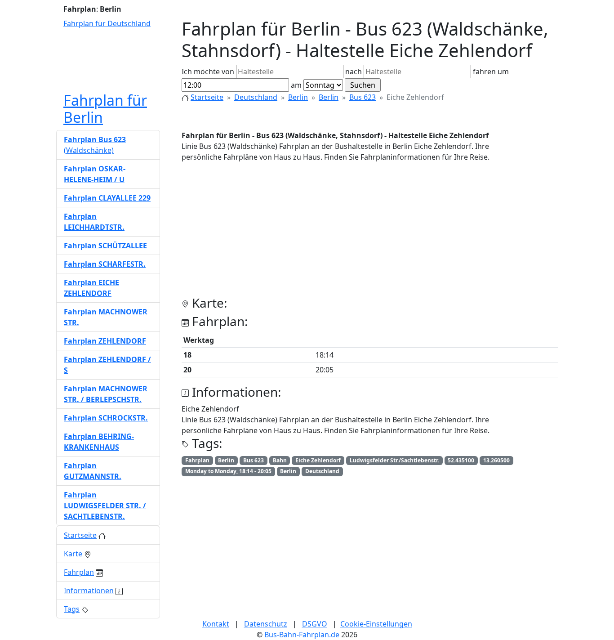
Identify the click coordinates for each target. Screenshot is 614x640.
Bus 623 (362, 97)
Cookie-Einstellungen (376, 624)
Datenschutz (265, 624)
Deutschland (255, 97)
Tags (72, 609)
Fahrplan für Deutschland (107, 23)
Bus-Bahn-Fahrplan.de (301, 635)
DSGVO (314, 624)
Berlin (298, 97)
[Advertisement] (370, 232)
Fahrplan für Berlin (105, 108)
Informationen (89, 590)
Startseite (207, 97)
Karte (73, 554)
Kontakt (215, 624)
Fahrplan (79, 572)
